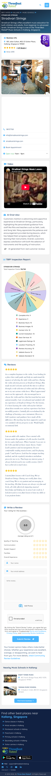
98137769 (10, 129)
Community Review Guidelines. (32, 633)
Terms (13, 770)
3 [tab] (27, 88)
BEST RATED (5, 12)
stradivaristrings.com (14, 141)
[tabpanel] (25, 77)
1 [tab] (23, 88)
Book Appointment (13, 147)
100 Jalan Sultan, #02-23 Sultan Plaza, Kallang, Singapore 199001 (20, 43)
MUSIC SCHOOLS (28, 12)
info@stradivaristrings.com (17, 135)
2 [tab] (25, 88)
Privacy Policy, (12, 633)
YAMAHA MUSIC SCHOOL (27, 687)
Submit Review (24, 639)
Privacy (5, 770)
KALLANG (16, 12)
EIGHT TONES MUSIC (26, 675)
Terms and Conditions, (38, 631)
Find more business (24, 701)
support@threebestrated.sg (19, 764)
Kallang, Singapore (14, 717)
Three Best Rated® (24, 774)
